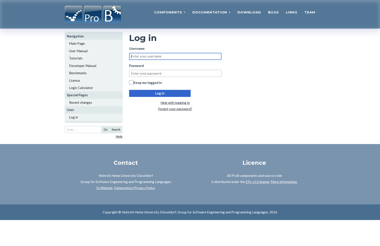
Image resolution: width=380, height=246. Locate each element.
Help (119, 136)
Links (291, 12)
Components (168, 12)
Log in (73, 117)
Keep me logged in (147, 83)
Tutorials (75, 58)
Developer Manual (82, 66)
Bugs (273, 12)
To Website (104, 188)
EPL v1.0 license (257, 182)
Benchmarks (78, 73)
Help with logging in (175, 103)
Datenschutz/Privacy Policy (134, 188)
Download (249, 12)
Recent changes (80, 102)
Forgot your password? (175, 109)
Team (309, 12)
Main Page (77, 43)
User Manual (78, 51)
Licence (74, 80)
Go (106, 129)
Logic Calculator (81, 88)
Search (116, 129)
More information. (284, 182)
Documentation (210, 12)
